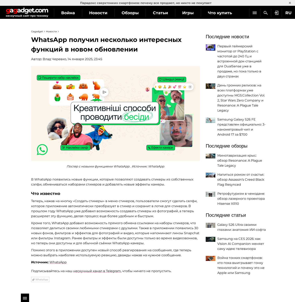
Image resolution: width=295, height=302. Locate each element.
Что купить (220, 12)
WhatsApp (58, 262)
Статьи (160, 12)
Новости (98, 12)
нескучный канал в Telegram (97, 271)
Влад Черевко (54, 59)
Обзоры (130, 12)
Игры (188, 12)
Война (68, 12)
